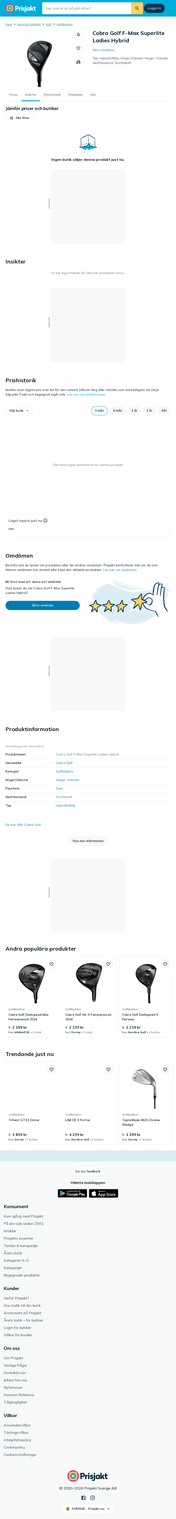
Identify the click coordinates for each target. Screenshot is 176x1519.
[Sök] (137, 8)
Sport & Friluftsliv (29, 24)
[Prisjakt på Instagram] (92, 1497)
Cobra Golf (64, 763)
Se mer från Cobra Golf (23, 825)
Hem (9, 24)
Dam (59, 788)
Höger (61, 780)
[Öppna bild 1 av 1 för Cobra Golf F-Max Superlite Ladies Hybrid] (39, 58)
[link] (33, 997)
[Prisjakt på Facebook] (83, 1497)
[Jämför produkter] (78, 62)
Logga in (154, 8)
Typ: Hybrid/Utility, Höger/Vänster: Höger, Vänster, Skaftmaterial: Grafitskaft (131, 60)
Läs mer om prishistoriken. (87, 394)
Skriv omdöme (103, 50)
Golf (49, 24)
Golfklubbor (65, 24)
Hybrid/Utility (65, 805)
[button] (78, 34)
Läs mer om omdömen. (120, 570)
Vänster (73, 780)
